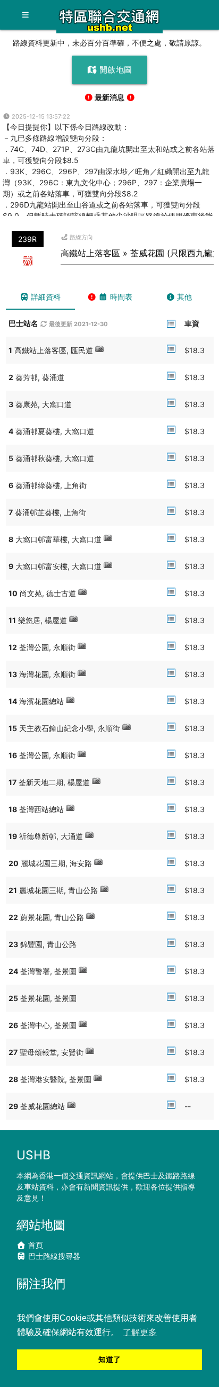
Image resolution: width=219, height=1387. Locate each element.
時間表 (120, 296)
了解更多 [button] (140, 1332)
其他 (183, 296)
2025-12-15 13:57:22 (40, 116)
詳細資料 (45, 296)
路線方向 (80, 237)
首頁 (34, 1244)
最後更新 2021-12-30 (77, 324)
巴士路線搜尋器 (53, 1255)
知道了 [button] (109, 1359)
